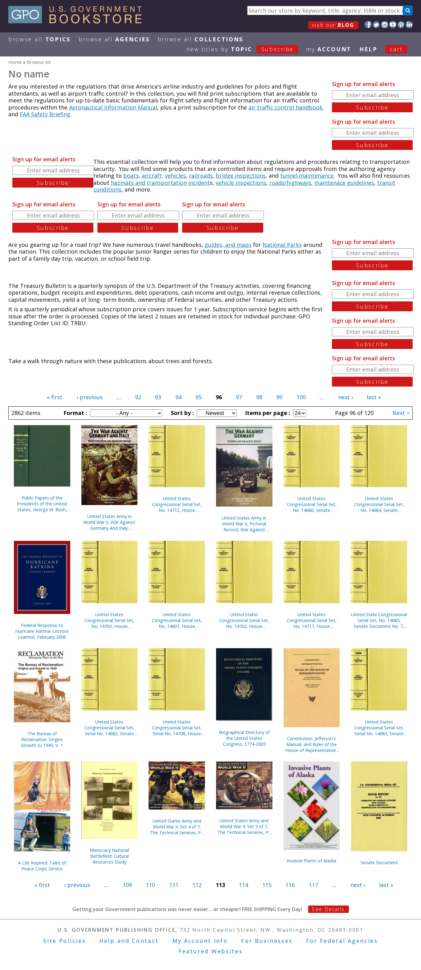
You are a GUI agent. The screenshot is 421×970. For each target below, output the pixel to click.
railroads (201, 175)
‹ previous (89, 397)
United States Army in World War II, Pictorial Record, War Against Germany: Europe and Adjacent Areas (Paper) (244, 524)
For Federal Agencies (342, 940)
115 (267, 885)
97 (239, 397)
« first (54, 397)
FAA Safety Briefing (45, 114)
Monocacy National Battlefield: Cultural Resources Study (109, 856)
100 (301, 397)
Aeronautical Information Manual (113, 107)
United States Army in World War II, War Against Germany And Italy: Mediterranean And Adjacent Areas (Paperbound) (109, 522)
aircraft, (152, 175)
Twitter (376, 24)
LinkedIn (409, 24)
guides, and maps (228, 244)
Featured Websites (210, 951)
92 (138, 397)
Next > (401, 413)
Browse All (39, 39)
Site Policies (64, 940)
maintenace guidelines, (345, 182)
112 (197, 885)
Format (74, 413)
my (328, 49)
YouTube (392, 24)
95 (198, 397)
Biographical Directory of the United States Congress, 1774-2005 (244, 738)
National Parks (282, 244)
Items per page (267, 413)
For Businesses (266, 940)
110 (150, 885)
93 (158, 397)
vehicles (175, 175)
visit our (333, 25)
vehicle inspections (241, 182)
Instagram (384, 24)
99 (279, 397)
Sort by (181, 413)
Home (15, 62)
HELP (368, 49)
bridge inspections (241, 175)
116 (290, 885)
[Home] (77, 21)
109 (127, 885)
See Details (328, 909)
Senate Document (379, 862)
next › (345, 397)
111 (173, 885)
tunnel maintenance (306, 175)
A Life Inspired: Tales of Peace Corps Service (42, 866)
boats (131, 175)
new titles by (240, 49)
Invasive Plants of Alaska (311, 861)
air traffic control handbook (285, 107)
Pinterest (401, 24)
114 (243, 885)
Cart (396, 49)
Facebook (368, 24)
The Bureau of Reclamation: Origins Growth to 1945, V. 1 (42, 739)
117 (313, 885)
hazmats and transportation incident (160, 182)
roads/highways (290, 182)
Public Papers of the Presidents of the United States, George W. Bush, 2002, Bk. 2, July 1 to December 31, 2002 (42, 503)
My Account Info (200, 940)
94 (178, 397)
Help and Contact (129, 940)
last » (374, 397)
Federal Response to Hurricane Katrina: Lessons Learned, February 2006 (42, 631)
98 (259, 397)
